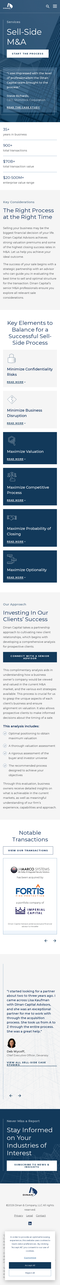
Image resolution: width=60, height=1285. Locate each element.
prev (46, 940)
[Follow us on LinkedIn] (30, 1223)
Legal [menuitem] (29, 1215)
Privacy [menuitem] (18, 1215)
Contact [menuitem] (41, 1215)
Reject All (30, 1273)
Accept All (30, 1265)
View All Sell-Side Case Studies (26, 1063)
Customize (30, 1257)
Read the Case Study (23, 107)
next (55, 940)
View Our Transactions (28, 850)
